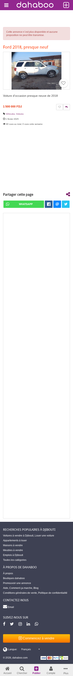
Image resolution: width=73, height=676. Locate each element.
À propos (8, 573)
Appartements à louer (15, 540)
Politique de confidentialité (52, 592)
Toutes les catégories (14, 560)
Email (10, 607)
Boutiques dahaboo (14, 578)
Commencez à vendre (38, 638)
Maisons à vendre (13, 545)
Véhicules (10, 114)
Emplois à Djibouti (13, 555)
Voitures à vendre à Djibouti (18, 535)
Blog (36, 588)
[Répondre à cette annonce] (66, 107)
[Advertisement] (36, 365)
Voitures (20, 114)
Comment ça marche (20, 588)
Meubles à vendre (13, 550)
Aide (5, 588)
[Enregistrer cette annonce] (63, 83)
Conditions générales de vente (20, 592)
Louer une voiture (44, 535)
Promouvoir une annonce (17, 583)
